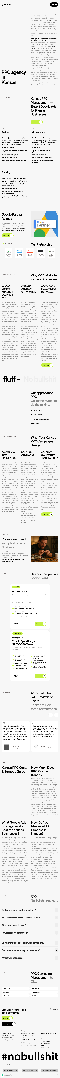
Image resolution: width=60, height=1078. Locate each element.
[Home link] (6, 4)
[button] (56, 4)
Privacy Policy (45, 1074)
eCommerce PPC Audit (7, 1033)
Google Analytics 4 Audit (7, 1040)
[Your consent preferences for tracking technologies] (2, 1075)
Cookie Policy (54, 1074)
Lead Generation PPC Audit (8, 1035)
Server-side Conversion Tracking (48, 1033)
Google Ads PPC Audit (7, 1037)
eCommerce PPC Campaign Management (27, 1036)
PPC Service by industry (46, 1048)
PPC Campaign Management (28, 1033)
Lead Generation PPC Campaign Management (28, 1040)
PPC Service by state (46, 1045)
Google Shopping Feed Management (30, 1045)
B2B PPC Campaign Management (29, 1043)
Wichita (51, 20)
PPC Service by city (45, 1043)
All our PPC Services (45, 1041)
